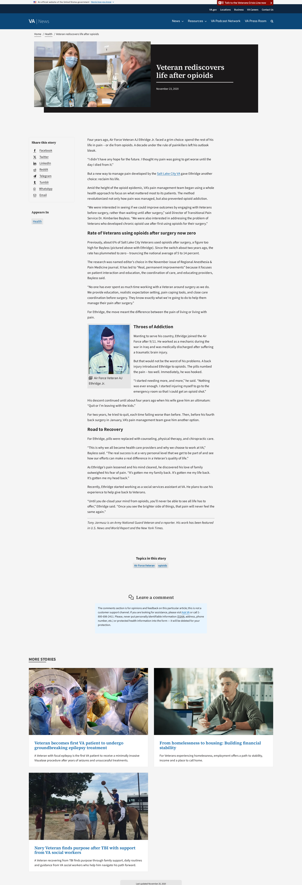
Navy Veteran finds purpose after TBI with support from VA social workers (84, 850)
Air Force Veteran (144, 565)
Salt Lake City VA (168, 173)
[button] (272, 21)
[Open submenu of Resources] (205, 21)
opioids (162, 565)
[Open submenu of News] (182, 21)
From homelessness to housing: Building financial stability (210, 745)
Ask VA (186, 612)
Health (37, 221)
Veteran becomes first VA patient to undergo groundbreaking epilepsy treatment (78, 745)
